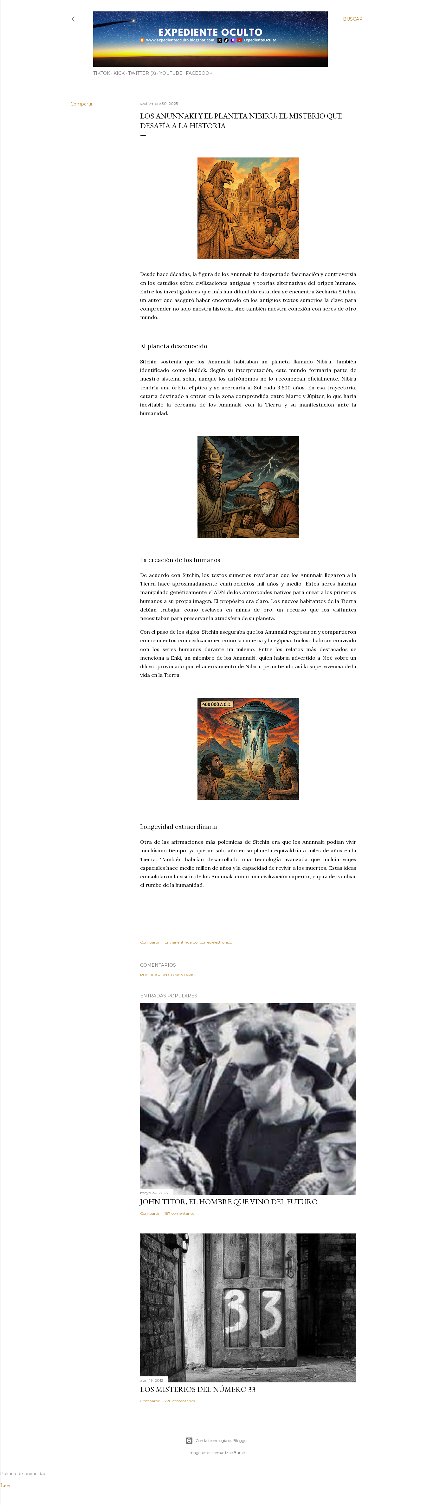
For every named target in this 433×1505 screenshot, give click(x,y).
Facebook (199, 73)
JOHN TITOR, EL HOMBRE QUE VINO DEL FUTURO (229, 1202)
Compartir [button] (81, 104)
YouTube (170, 73)
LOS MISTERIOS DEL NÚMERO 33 (198, 1389)
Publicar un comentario (168, 974)
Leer (5, 1485)
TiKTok (101, 73)
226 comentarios (180, 1401)
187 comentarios (179, 1213)
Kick (119, 73)
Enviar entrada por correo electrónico (198, 942)
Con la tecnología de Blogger (222, 1440)
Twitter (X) (142, 73)
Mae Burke (235, 1452)
